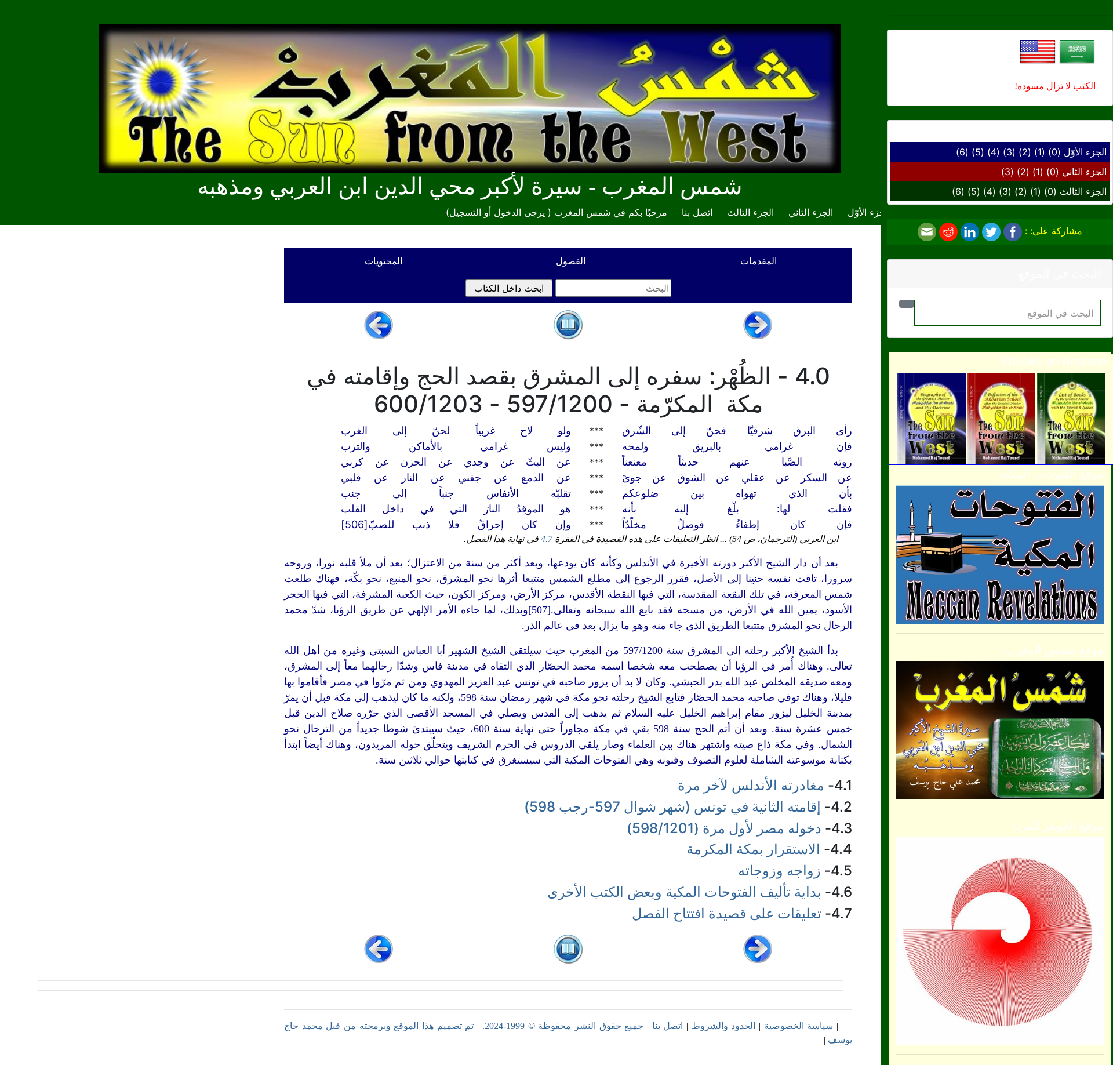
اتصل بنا (697, 212)
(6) (962, 152)
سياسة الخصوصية (799, 1026)
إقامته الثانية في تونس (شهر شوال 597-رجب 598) (672, 806)
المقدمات (758, 261)
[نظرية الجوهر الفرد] (1000, 940)
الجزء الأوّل (1085, 152)
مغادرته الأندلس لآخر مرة (751, 785)
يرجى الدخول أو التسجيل (497, 212)
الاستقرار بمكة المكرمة (753, 849)
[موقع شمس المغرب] (1000, 729)
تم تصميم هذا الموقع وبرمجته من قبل (398, 1026)
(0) (1054, 152)
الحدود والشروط (724, 1026)
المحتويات (383, 261)
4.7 (546, 539)
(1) (1039, 152)
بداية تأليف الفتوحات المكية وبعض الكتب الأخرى (684, 892)
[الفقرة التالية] (378, 323)
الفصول (570, 261)
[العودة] (568, 323)
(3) (1009, 152)
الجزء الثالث (1083, 191)
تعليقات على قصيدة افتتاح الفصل (726, 913)
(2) (1025, 152)
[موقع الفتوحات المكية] (1000, 553)
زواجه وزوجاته (779, 870)
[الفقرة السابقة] (757, 323)
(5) (978, 152)
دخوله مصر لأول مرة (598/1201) (724, 828)
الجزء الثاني (1084, 171)
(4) (993, 152)
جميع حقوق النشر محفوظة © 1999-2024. (562, 1026)
